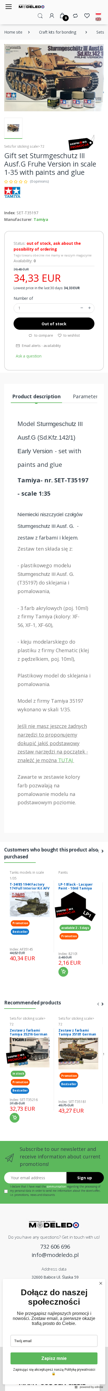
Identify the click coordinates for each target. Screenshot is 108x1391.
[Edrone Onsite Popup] (54, 695)
